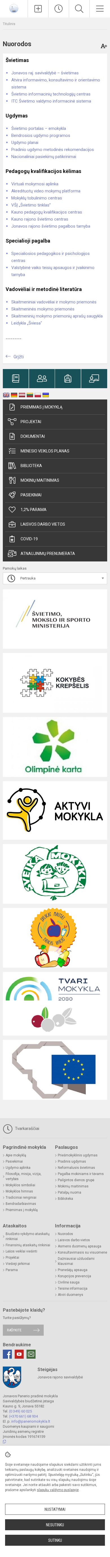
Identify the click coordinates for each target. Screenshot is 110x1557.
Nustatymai (55, 1509)
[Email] (31, 1354)
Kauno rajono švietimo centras (39, 219)
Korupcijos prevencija (74, 1276)
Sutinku (55, 1540)
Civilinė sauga (69, 1282)
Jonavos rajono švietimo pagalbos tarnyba (50, 226)
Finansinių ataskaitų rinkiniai (28, 1245)
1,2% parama (34, 509)
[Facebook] (7, 1354)
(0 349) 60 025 (20, 1411)
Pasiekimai (31, 495)
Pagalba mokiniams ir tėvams (81, 1174)
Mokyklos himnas (19, 1191)
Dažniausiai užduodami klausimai (76, 1261)
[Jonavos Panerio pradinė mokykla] (13, 8)
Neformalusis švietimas (76, 1168)
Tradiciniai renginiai (21, 1198)
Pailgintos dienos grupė (76, 1180)
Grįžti (19, 356)
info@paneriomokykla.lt (30, 1421)
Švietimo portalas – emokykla (38, 128)
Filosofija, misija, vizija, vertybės (23, 1176)
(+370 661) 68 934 (23, 1416)
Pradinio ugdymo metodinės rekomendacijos (52, 149)
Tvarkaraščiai (26, 1128)
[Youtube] (19, 1354)
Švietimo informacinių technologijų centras (51, 94)
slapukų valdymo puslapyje (58, 1490)
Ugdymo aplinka (18, 1168)
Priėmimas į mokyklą (41, 407)
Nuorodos (65, 1234)
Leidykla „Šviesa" (26, 323)
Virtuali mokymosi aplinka (34, 183)
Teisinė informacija (72, 1289)
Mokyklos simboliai (20, 1185)
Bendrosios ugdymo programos (40, 135)
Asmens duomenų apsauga (79, 1246)
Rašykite (14, 1330)
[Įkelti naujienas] (38, 8)
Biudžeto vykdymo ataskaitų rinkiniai (28, 1236)
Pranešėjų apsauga (72, 1270)
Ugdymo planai (24, 142)
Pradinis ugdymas (72, 1161)
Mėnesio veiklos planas (45, 451)
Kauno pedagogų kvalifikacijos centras (46, 212)
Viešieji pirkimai (18, 1264)
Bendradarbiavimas (21, 1204)
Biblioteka (31, 465)
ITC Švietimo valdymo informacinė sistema (51, 101)
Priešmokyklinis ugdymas (78, 1155)
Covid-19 (29, 539)
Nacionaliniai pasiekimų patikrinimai (43, 156)
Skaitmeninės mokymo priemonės (42, 309)
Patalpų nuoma (69, 1192)
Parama (12, 1270)
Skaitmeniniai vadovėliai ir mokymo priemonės (53, 302)
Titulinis (9, 24)
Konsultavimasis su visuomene (82, 1252)
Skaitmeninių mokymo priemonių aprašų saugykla (57, 316)
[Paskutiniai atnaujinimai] (59, 8)
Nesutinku (55, 1525)
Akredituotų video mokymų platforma (45, 191)
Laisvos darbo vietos (43, 524)
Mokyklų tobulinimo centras (36, 198)
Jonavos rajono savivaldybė (60, 1377)
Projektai (31, 421)
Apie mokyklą (16, 1155)
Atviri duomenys (70, 1295)
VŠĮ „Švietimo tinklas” (31, 205)
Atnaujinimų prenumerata (48, 553)
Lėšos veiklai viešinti (21, 1251)
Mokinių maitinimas (40, 480)
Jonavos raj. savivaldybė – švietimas (45, 72)
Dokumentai (33, 436)
